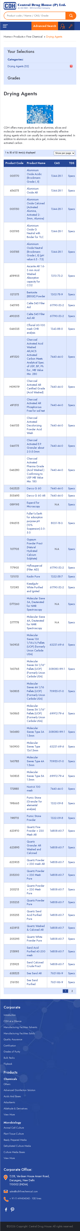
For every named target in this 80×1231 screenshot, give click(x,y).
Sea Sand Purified (32, 982)
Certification (10, 1045)
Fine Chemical (34, 37)
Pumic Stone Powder (34, 818)
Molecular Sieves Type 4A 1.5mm (35, 761)
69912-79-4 (57, 713)
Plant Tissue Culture (14, 1134)
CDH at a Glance (12, 1021)
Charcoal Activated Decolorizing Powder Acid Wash (34, 425)
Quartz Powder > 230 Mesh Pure (35, 889)
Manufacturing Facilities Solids (19, 1033)
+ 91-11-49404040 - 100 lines (25, 1198)
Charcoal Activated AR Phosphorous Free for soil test (36, 405)
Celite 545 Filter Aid (36, 305)
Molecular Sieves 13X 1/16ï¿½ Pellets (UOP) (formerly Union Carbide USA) (36, 644)
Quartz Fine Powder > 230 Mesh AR (35, 831)
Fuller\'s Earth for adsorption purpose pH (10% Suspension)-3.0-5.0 (36, 523)
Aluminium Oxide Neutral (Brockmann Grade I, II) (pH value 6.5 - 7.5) (35, 251)
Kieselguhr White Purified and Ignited (35, 587)
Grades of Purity (12, 1051)
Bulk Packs (9, 1058)
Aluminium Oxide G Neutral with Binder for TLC (35, 231)
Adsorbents (9, 1102)
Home (7, 37)
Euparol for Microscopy (33, 505)
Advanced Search (44, 26)
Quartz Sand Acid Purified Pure (34, 915)
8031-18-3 (57, 523)
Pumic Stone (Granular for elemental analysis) (34, 803)
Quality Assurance (13, 1039)
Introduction (10, 1015)
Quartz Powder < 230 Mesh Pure (35, 875)
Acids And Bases (12, 1096)
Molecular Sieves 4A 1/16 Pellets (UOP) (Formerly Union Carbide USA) (36, 691)
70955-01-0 (57, 691)
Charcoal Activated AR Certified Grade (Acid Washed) (36, 386)
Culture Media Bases (14, 1152)
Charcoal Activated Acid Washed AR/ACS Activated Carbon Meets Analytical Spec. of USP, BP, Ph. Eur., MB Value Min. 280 (35, 357)
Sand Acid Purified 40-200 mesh (36, 951)
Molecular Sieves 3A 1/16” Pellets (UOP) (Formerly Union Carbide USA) (36, 668)
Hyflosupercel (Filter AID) (34, 567)
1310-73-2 (57, 276)
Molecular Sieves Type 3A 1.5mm (35, 732)
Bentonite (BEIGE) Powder (36, 294)
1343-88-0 (57, 329)
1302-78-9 (57, 294)
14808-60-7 (57, 831)
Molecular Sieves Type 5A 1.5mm (35, 776)
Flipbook (8, 1064)
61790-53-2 (57, 305)
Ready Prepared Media (15, 1140)
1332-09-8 (57, 803)
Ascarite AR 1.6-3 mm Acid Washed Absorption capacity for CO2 (36, 275)
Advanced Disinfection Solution (19, 1090)
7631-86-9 (57, 973)
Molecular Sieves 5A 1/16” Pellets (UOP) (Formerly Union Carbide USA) (36, 713)
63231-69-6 (57, 645)
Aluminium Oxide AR (33, 190)
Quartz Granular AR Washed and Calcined (34, 847)
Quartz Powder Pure (35, 902)
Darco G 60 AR (36, 495)
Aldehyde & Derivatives (15, 1108)
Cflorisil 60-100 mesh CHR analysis (36, 329)
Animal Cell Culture (14, 1128)
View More (9, 1114)
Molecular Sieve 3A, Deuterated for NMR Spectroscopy (36, 604)
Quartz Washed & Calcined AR (36, 928)
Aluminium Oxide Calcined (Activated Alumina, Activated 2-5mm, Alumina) (36, 209)
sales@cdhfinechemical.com (24, 1191)
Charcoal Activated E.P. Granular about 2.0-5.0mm (35, 446)
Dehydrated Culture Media (17, 1146)
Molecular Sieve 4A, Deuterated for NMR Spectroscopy (36, 622)
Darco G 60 (34, 488)
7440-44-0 (56, 357)
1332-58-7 (57, 576)
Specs (71, 176)
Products (18, 37)
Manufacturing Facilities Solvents (20, 1027)
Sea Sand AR (34, 973)
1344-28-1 (57, 176)
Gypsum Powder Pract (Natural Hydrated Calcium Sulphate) (34, 549)
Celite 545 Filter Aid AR (36, 316)
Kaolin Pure (33, 576)
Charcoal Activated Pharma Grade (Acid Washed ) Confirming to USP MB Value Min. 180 (35, 470)
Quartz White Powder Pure (34, 939)
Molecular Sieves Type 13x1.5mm (33, 746)
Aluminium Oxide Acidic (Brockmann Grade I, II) (34, 176)
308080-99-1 (57, 669)
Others (7, 1084)
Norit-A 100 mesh (33, 789)
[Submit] (71, 16)
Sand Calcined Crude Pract (35, 964)
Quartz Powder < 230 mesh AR (36, 862)
